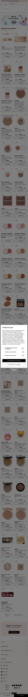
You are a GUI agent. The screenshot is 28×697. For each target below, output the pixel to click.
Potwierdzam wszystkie (14, 360)
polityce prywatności (19, 336)
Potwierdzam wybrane (14, 364)
